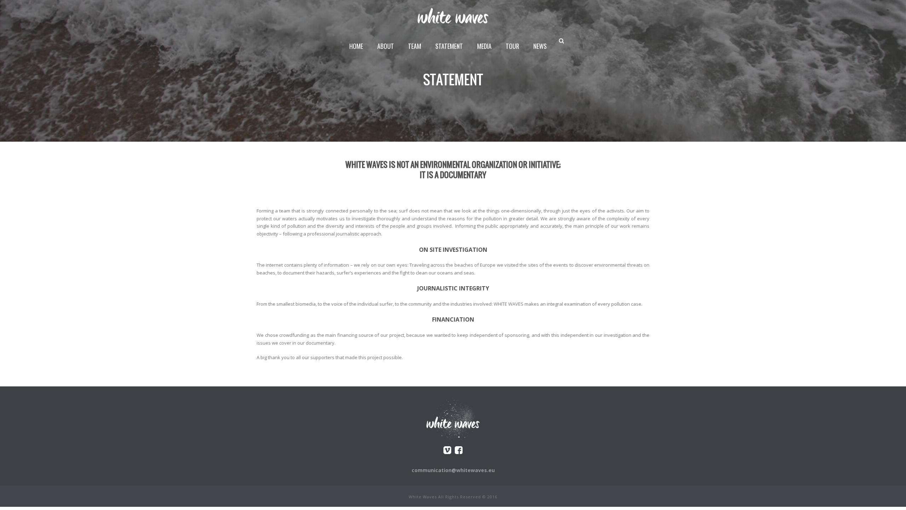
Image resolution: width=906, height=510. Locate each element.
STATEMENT (449, 46)
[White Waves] (453, 16)
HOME (356, 46)
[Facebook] (459, 450)
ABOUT (385, 46)
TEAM (414, 46)
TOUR (512, 46)
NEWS (540, 46)
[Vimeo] (447, 450)
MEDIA (484, 46)
